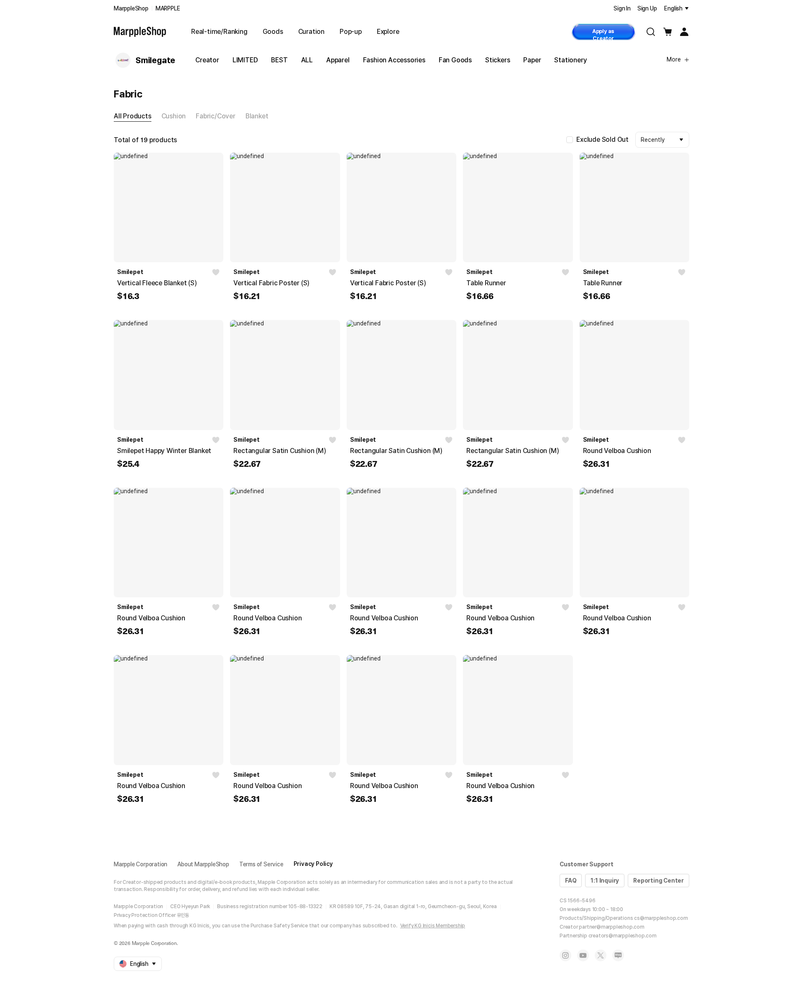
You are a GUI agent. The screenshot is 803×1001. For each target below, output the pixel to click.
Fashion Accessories (394, 60)
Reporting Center (658, 880)
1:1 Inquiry (605, 880)
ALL (307, 60)
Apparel (338, 60)
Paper (532, 60)
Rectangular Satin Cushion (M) (279, 451)
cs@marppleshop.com (661, 918)
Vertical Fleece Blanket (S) (157, 283)
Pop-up (351, 32)
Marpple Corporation (140, 864)
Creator (207, 60)
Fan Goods (455, 60)
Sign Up (647, 8)
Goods (273, 32)
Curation (311, 32)
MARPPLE (168, 8)
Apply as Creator (603, 34)
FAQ (570, 880)
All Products (132, 116)
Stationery (570, 60)
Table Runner (486, 283)
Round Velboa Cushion (617, 451)
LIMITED (245, 60)
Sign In (622, 8)
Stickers (497, 60)
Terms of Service (261, 864)
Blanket (257, 116)
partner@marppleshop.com (611, 927)
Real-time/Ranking (219, 32)
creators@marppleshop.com (622, 936)
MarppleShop (131, 8)
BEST (279, 60)
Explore (388, 32)
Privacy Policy (313, 863)
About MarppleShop (203, 864)
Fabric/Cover (215, 116)
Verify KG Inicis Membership (432, 926)
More (674, 59)
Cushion (173, 116)
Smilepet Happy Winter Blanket (164, 451)
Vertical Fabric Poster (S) (271, 283)
